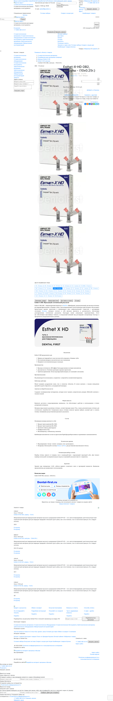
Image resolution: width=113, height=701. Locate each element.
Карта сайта (79, 643)
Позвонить (51, 32)
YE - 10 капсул (39, 285)
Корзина (50, 636)
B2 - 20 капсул (48, 285)
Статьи (32, 631)
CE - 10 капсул (86, 291)
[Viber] (92, 104)
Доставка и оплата (66, 300)
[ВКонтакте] (85, 104)
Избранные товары (70, 636)
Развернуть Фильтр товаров (43, 52)
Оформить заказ (19, 700)
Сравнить (95, 1)
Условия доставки (51, 631)
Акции (51, 641)
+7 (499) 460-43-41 (93, 3)
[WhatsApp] (94, 104)
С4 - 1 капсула (75, 285)
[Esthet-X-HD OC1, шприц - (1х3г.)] (56, 557)
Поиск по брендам (42, 636)
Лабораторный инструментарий (19, 74)
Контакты (44, 1)
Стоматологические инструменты (20, 63)
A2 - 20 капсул (66, 285)
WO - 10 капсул (39, 288)
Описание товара (40, 300)
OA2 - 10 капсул (49, 291)
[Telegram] (98, 104)
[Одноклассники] (87, 104)
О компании (72, 631)
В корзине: (17, 28)
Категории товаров (30, 636)
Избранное (71, 95)
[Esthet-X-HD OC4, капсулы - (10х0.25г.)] (56, 533)
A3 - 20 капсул (57, 285)
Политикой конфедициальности (11, 685)
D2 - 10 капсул (77, 291)
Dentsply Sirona (74, 75)
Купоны (25, 15)
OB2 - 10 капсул (57, 288)
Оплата (34, 1)
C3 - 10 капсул (67, 288)
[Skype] (96, 104)
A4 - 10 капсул (86, 293)
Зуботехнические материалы (19, 67)
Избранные (87, 1)
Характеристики (53, 300)
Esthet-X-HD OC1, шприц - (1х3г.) (23, 562)
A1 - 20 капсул (49, 296)
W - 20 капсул (48, 288)
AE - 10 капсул (76, 293)
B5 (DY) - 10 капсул (49, 293)
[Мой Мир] (90, 104)
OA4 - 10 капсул (39, 291)
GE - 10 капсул (58, 291)
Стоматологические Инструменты (66, 625)
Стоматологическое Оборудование (44, 625)
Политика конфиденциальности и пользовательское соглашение (42, 645)
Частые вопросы (19, 631)
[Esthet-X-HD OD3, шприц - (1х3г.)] (56, 509)
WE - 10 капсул (94, 288)
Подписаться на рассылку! (90, 618)
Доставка (29, 1)
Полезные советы (52, 1)
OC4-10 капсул (58, 296)
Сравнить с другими (90, 95)
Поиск (59, 5)
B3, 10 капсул (59, 293)
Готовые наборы (45, 13)
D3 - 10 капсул (67, 291)
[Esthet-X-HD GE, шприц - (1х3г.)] (56, 580)
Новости (27, 631)
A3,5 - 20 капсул (39, 296)
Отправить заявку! (47, 679)
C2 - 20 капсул (76, 288)
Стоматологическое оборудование (20, 60)
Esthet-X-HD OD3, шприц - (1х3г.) (24, 514)
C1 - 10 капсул (39, 293)
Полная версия (94, 654)
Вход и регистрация (20, 1)
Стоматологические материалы (20, 56)
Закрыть (16, 77)
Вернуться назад (5, 673)
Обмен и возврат (63, 631)
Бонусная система (30, 641)
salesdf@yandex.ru (45, 9)
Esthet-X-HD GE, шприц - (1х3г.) (23, 585)
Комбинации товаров (89, 13)
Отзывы (38, 1)
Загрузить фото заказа (65, 1)
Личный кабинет (63, 34)
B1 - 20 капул (68, 293)
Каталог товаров (69, 504)
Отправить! (94, 102)
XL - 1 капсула (85, 288)
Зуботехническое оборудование (19, 71)
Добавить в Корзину (93, 90)
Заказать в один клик (64, 45)
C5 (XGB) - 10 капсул (86, 285)
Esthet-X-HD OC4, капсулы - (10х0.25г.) (25, 538)
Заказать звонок (92, 9)
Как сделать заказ (40, 631)
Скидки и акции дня (67, 13)
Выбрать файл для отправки (49, 692)
